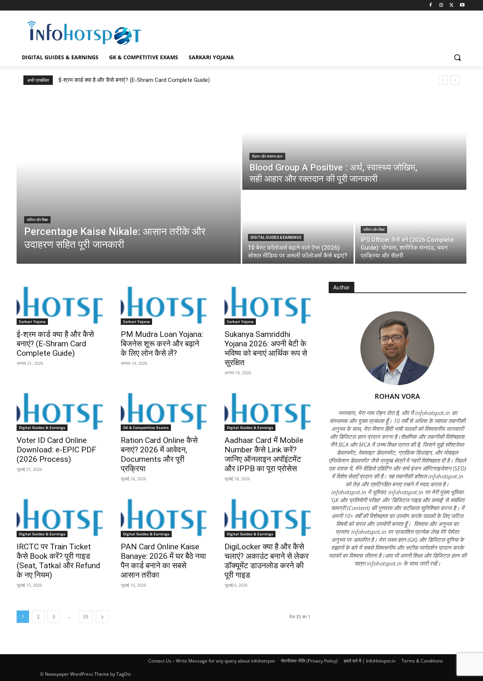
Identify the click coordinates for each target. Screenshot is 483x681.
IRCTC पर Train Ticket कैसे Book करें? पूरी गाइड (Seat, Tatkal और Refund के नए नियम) (58, 561)
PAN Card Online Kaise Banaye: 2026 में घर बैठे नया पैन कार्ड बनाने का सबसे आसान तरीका (163, 561)
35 (85, 616)
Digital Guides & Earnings (276, 237)
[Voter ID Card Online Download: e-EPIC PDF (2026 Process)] (60, 409)
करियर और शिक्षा (37, 220)
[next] (455, 80)
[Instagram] (441, 5)
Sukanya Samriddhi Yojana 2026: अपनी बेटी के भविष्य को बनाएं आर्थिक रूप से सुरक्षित (266, 348)
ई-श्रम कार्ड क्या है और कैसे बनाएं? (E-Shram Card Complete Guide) (134, 80)
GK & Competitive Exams (146, 427)
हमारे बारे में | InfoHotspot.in (369, 661)
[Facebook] (430, 5)
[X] (451, 5)
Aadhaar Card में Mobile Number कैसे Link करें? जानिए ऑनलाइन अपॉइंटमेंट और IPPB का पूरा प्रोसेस (264, 454)
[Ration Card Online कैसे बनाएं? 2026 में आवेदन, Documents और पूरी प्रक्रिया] (164, 409)
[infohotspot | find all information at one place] (84, 33)
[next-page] (102, 616)
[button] (457, 57)
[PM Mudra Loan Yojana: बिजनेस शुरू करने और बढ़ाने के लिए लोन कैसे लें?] (164, 303)
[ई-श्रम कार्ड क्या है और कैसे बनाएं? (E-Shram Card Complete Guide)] (60, 303)
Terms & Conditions (422, 661)
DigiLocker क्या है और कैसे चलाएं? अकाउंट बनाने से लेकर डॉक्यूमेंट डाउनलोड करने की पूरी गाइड (267, 561)
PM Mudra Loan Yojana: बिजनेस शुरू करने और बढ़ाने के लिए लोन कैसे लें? (162, 344)
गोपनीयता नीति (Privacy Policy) (309, 661)
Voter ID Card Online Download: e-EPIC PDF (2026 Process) (56, 450)
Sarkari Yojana (32, 321)
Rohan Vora (397, 396)
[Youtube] (462, 5)
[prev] (443, 80)
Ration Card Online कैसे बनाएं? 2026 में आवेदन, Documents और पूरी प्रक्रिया (159, 454)
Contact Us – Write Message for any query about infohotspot (211, 661)
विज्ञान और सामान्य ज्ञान (267, 156)
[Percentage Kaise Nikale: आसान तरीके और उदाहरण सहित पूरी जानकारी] (129, 179)
